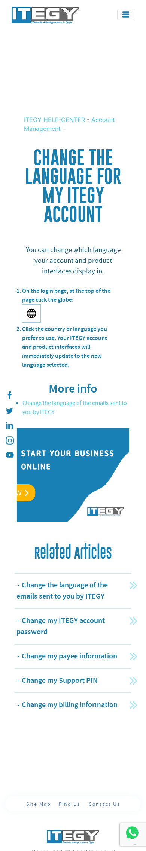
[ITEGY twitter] (9, 410)
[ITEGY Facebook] (9, 395)
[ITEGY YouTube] (9, 455)
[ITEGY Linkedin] (9, 425)
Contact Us (104, 804)
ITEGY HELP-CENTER (55, 119)
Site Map (39, 804)
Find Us (70, 804)
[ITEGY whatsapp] (132, 832)
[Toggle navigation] (125, 14)
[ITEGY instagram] (9, 440)
